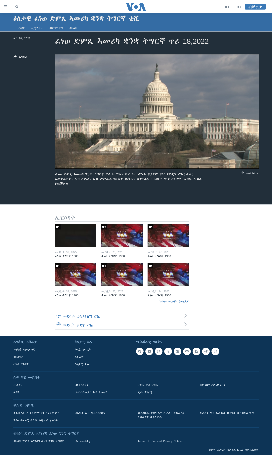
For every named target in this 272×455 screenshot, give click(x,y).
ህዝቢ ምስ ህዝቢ (148, 385)
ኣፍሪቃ (79, 357)
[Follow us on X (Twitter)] (168, 351)
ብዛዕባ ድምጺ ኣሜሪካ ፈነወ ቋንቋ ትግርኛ (38, 441)
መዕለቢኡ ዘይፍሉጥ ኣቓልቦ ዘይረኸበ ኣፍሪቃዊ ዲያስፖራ (161, 415)
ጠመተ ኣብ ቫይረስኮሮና (90, 413)
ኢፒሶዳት (37, 28)
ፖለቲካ (17, 385)
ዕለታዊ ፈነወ (82, 364)
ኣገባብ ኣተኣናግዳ (24, 349)
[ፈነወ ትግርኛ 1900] (75, 235)
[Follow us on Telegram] (206, 351)
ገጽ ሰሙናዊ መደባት (213, 385)
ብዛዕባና (18, 357)
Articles (56, 28)
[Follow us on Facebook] (140, 351)
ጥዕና (16, 392)
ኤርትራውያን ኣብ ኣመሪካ (91, 392)
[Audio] (239, 7)
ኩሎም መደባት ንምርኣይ (174, 301)
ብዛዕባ (73, 28)
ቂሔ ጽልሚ (145, 392)
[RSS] (196, 351)
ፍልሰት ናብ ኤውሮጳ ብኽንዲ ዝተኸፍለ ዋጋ (227, 413)
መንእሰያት (82, 385)
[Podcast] (177, 351)
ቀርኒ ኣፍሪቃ (83, 349)
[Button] (20, 57)
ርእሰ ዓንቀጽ (21, 364)
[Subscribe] (187, 351)
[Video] (227, 7)
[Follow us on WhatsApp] (215, 351)
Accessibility (83, 441)
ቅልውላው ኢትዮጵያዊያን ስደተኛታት (36, 413)
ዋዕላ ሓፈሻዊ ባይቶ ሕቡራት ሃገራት (35, 420)
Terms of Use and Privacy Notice (160, 441)
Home (21, 28)
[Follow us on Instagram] (158, 351)
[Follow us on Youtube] (149, 351)
